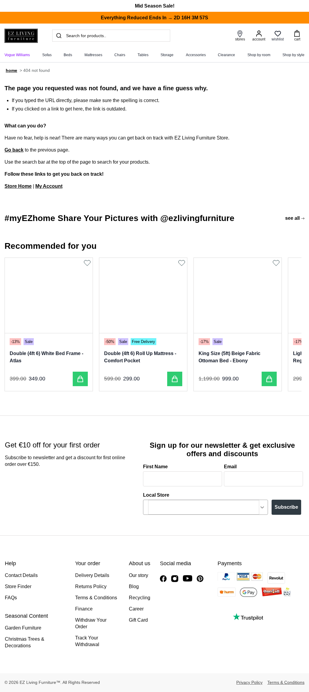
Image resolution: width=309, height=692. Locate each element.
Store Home (18, 186)
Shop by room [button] (258, 55)
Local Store (156, 495)
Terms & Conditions (96, 597)
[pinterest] (200, 578)
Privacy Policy (249, 682)
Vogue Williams (17, 55)
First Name (155, 466)
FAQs (11, 597)
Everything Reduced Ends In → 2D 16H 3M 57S (154, 17)
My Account (48, 186)
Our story (138, 575)
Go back (14, 149)
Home (11, 70)
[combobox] (203, 507)
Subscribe (286, 507)
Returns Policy (91, 586)
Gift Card (138, 620)
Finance (84, 608)
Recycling (139, 597)
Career (136, 608)
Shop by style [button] (293, 55)
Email (230, 466)
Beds (68, 55)
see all (292, 218)
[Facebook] (163, 578)
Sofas (47, 55)
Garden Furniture (23, 627)
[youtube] (187, 578)
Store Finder (18, 586)
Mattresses (93, 55)
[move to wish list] (88, 263)
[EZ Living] (21, 36)
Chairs (119, 55)
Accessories (196, 55)
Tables (143, 55)
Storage (167, 55)
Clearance (226, 55)
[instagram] (174, 578)
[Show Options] (262, 507)
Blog (134, 586)
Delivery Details (92, 575)
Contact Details (21, 575)
